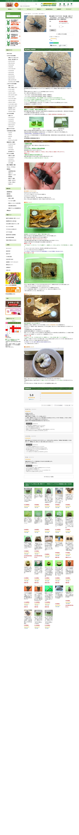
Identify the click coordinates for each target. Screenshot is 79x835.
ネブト (10, 138)
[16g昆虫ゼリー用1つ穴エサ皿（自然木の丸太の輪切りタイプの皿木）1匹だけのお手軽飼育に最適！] (28, 563)
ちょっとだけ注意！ (10, 226)
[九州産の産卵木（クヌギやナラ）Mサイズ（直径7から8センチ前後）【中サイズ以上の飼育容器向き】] (69, 491)
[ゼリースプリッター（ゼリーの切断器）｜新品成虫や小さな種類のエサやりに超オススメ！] (59, 538)
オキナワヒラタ (12, 78)
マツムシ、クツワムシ (11, 167)
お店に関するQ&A (9, 259)
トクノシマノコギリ (12, 98)
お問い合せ (8, 270)
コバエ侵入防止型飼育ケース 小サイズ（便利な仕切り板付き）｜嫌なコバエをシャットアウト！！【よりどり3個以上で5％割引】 (38, 620)
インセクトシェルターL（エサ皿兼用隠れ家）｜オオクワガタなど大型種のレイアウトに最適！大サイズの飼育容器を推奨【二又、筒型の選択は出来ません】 (38, 596)
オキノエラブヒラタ (12, 79)
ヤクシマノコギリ (12, 100)
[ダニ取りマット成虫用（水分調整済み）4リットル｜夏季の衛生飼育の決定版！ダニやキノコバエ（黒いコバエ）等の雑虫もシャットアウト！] (49, 539)
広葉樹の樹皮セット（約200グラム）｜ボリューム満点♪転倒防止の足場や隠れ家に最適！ (69, 594)
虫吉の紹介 (8, 251)
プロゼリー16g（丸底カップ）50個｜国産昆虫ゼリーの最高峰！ (38, 496)
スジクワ (10, 132)
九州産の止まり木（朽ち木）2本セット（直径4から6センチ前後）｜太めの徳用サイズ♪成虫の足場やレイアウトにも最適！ (28, 620)
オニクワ (10, 136)
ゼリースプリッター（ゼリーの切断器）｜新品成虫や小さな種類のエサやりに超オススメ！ (59, 544)
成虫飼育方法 (9, 191)
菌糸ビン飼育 (11, 198)
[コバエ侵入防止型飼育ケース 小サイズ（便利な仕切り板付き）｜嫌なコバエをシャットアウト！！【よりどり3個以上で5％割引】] (38, 613)
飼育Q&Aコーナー (9, 264)
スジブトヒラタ (12, 61)
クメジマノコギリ (12, 93)
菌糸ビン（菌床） (12, 178)
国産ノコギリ (11, 85)
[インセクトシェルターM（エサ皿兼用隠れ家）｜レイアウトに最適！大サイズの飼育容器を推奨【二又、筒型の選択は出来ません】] (28, 588)
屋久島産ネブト (12, 151)
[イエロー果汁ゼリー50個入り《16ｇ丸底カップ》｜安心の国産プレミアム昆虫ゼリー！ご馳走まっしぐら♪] (28, 514)
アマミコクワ (11, 126)
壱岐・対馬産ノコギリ (13, 87)
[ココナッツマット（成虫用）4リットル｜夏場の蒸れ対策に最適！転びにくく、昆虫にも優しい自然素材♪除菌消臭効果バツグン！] (38, 539)
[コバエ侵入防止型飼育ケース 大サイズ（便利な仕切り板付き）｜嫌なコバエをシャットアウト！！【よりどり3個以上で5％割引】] (49, 613)
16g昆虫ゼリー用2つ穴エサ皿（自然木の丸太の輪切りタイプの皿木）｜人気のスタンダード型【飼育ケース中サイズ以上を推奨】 (38, 570)
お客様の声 (59, 9)
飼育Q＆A (9, 210)
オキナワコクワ (12, 124)
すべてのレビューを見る (49, 476)
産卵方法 (8, 193)
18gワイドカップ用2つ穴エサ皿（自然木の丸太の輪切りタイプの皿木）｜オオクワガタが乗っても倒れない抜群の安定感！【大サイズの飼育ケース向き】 (59, 571)
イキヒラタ (11, 66)
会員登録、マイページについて (12, 262)
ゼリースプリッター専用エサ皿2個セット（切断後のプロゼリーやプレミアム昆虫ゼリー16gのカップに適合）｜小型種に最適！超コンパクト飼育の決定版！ (69, 546)
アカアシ (10, 134)
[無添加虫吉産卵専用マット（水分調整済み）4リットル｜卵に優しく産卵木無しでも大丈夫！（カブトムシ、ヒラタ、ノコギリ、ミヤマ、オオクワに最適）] (59, 491)
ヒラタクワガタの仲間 (34, 13)
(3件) (51, 40)
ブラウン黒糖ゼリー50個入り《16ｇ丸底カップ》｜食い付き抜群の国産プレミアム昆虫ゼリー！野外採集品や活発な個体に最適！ (49, 521)
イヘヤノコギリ (12, 89)
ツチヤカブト (11, 159)
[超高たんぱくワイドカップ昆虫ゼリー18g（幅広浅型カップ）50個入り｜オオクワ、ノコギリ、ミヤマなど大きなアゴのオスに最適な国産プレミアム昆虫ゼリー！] (59, 514)
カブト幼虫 (11, 162)
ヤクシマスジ (11, 149)
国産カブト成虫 (12, 155)
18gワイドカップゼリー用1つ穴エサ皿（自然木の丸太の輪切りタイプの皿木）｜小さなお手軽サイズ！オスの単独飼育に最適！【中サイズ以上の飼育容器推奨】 (49, 571)
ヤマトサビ (11, 147)
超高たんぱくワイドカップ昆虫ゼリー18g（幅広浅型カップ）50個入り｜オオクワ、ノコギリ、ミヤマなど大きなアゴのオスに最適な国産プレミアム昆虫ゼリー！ (59, 522)
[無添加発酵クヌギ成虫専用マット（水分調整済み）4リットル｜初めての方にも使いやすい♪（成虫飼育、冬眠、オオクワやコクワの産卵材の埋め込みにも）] (49, 491)
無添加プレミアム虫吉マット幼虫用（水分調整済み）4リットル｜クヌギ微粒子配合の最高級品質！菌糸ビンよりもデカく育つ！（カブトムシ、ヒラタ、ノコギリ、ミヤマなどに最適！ (69, 522)
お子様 (23, 6)
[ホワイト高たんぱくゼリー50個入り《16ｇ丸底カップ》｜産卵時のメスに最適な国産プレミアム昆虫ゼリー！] (38, 514)
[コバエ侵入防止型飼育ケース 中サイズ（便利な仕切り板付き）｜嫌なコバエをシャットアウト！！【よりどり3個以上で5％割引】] (28, 491)
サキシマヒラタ (12, 63)
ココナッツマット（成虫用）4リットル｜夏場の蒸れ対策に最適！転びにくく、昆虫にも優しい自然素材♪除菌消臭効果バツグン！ (38, 546)
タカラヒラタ (11, 74)
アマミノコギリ (12, 96)
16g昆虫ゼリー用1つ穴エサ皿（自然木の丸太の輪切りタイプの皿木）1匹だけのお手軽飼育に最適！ (28, 569)
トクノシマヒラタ (12, 68)
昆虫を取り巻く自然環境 (11, 234)
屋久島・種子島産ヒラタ (42, 13)
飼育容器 (10, 176)
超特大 (29, 6)
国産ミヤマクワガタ (11, 128)
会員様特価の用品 (12, 171)
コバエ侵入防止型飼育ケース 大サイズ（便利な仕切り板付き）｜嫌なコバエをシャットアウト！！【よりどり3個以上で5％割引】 (49, 620)
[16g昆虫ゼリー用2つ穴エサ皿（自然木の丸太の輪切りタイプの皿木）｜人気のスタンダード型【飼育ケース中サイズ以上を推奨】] (38, 563)
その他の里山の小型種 (11, 130)
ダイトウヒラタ (12, 76)
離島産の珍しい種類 (11, 142)
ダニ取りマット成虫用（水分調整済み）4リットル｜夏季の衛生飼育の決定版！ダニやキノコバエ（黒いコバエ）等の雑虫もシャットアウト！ (49, 546)
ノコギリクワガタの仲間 (11, 83)
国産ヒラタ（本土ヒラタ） (14, 57)
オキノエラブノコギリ (13, 106)
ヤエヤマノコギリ (12, 111)
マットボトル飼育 (12, 200)
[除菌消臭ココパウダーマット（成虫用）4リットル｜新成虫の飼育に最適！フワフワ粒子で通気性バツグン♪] (28, 539)
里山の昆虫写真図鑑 (10, 237)
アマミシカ (11, 146)
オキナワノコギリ (12, 109)
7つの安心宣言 (9, 256)
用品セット (11, 184)
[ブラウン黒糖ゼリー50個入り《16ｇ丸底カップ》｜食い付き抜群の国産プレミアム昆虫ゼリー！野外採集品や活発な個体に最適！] (49, 514)
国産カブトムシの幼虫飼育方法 (15, 208)
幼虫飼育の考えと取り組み (11, 221)
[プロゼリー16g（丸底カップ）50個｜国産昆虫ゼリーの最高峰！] (38, 491)
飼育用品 (8, 169)
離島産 (21, 6)
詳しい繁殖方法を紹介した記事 (31, 343)
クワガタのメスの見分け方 (11, 229)
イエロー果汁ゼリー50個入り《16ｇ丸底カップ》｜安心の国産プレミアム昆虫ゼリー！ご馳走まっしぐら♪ (28, 520)
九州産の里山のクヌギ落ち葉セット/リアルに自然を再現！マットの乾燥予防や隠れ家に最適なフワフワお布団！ (59, 595)
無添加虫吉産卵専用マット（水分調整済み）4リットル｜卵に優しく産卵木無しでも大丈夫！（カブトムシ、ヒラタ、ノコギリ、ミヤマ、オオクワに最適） (59, 498)
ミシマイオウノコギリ (13, 104)
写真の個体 (26, 6)
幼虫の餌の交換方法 (12, 205)
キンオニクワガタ (12, 144)
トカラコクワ (11, 121)
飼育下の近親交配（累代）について (13, 218)
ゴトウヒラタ (11, 72)
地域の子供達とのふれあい (11, 240)
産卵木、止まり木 (12, 180)
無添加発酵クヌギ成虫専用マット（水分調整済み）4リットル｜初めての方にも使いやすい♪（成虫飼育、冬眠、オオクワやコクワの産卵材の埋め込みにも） (49, 498)
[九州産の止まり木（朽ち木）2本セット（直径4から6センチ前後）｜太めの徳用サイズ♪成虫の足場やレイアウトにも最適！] (28, 613)
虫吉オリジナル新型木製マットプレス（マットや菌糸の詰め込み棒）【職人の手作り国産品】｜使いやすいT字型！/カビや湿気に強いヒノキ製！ (49, 596)
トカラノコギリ (12, 91)
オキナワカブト (12, 161)
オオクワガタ (9, 53)
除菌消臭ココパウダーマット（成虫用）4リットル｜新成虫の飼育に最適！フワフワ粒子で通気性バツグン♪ (28, 545)
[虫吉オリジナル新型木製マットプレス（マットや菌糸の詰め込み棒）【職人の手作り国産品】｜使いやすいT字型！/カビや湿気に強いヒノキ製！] (49, 588)
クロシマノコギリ (12, 102)
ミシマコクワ (11, 119)
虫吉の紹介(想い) (49, 9)
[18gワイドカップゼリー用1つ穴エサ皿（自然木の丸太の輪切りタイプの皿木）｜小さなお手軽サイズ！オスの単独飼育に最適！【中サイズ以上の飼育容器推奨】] (49, 563)
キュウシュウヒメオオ (13, 140)
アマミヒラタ (11, 65)
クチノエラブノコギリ (13, 94)
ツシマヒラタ (11, 70)
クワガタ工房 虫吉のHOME (27, 13)
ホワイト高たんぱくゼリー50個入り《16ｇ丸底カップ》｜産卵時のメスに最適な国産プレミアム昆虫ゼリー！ (38, 520)
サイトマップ (68, 9)
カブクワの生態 (9, 232)
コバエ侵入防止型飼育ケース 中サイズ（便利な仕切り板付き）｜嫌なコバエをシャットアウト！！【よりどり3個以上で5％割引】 (28, 498)
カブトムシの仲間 (10, 153)
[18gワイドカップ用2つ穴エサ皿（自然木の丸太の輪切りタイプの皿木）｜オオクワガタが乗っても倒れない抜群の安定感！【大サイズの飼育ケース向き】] (59, 563)
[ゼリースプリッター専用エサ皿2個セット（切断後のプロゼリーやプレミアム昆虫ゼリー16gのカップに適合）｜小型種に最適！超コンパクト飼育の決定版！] (69, 539)
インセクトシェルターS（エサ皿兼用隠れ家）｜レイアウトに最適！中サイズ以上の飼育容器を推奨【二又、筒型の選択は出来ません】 (69, 570)
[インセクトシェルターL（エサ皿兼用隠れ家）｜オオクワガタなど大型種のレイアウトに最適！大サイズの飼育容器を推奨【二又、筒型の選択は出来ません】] (38, 588)
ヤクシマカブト (12, 157)
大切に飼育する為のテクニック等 (12, 223)
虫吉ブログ (8, 253)
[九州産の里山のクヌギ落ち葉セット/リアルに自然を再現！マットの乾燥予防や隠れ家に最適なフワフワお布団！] (59, 588)
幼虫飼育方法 (9, 196)
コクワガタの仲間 (10, 113)
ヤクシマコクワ (12, 117)
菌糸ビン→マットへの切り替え (15, 203)
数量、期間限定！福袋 (11, 164)
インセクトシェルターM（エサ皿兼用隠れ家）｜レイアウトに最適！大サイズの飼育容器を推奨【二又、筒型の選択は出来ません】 (28, 595)
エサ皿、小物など (12, 182)
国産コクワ (11, 115)
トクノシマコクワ (12, 123)
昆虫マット (11, 173)
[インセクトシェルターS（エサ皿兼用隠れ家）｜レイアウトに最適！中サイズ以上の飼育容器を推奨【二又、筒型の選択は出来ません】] (69, 563)
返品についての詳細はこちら (55, 36)
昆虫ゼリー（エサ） (12, 174)
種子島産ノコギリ (12, 107)
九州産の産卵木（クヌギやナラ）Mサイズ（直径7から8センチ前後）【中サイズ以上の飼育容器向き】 (69, 497)
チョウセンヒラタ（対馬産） (14, 81)
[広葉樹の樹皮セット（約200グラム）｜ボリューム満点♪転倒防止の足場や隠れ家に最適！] (69, 588)
